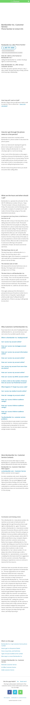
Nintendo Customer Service (9, 664)
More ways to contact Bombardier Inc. (11, 656)
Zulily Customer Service (7, 670)
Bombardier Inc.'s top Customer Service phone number (14, 645)
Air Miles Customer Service (8, 667)
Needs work (23, 681)
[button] (28, 1)
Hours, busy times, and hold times (10, 651)
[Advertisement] (15, 86)
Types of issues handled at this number (12, 653)
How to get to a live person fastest (10, 648)
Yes (18, 681)
